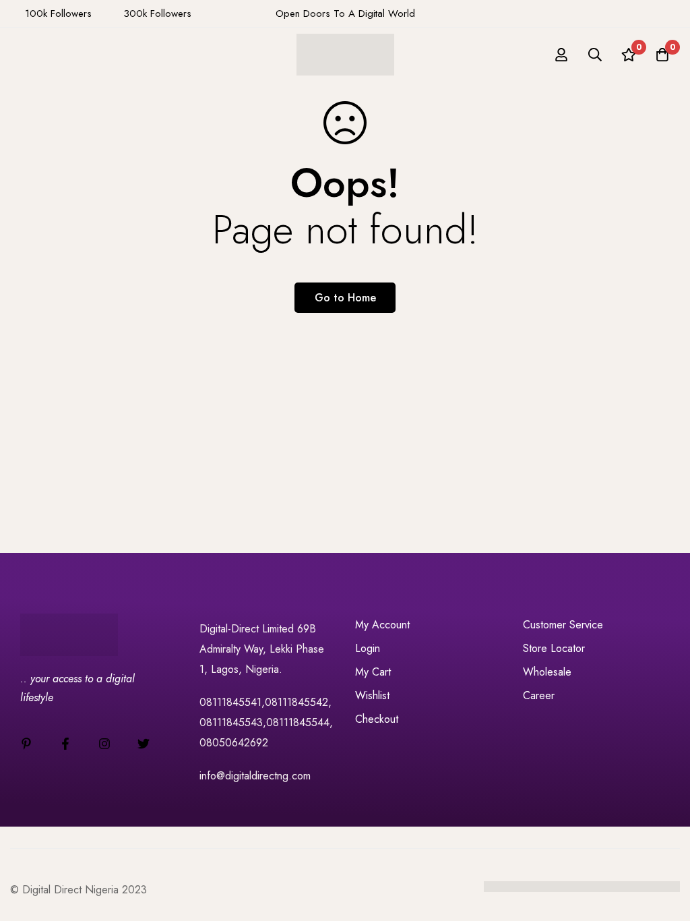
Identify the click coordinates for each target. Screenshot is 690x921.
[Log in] (561, 54)
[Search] (595, 54)
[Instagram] (104, 744)
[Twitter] (143, 744)
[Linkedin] (26, 744)
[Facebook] (65, 744)
